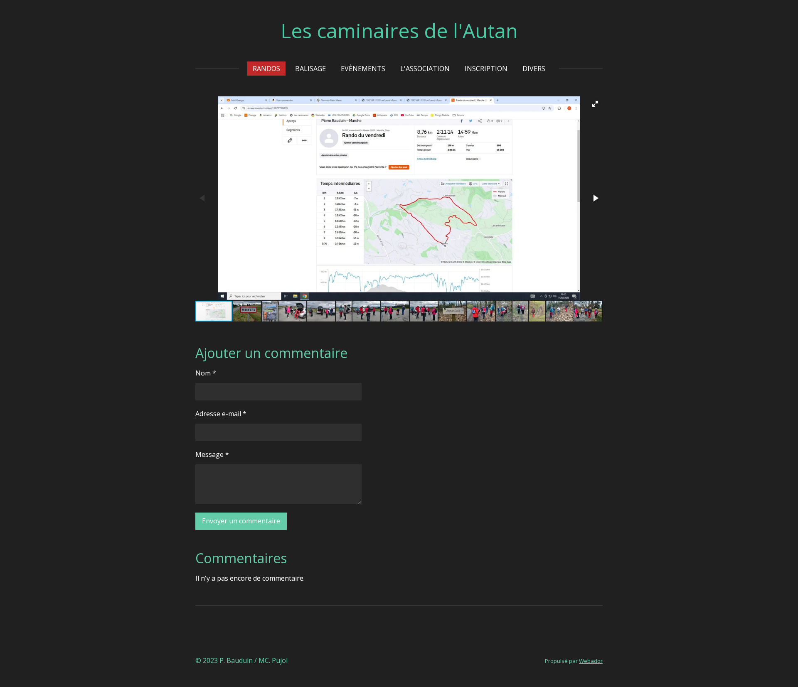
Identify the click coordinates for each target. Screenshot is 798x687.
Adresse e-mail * (220, 413)
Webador (591, 661)
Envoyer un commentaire (241, 520)
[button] (595, 103)
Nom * (205, 373)
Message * (212, 454)
